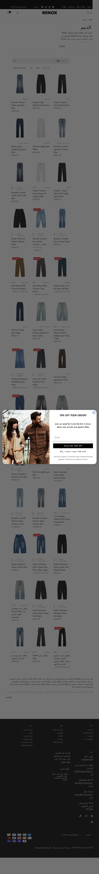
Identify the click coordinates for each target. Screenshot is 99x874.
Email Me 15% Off (73, 446)
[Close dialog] (93, 412)
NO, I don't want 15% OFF (73, 451)
